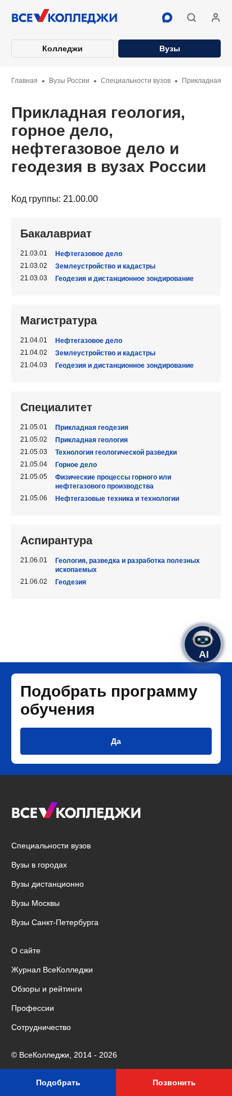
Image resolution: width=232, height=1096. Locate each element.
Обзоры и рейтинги (46, 988)
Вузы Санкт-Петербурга (55, 922)
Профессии (32, 1008)
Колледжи (62, 48)
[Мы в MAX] (167, 17)
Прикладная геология (91, 440)
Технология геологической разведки (116, 452)
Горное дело (76, 465)
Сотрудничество (41, 1027)
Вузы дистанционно (47, 883)
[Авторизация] (216, 17)
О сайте (26, 950)
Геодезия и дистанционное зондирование (124, 279)
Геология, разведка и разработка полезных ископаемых (127, 565)
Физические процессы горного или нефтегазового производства (113, 481)
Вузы (169, 48)
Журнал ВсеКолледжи (52, 969)
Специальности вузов (51, 845)
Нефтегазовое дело (88, 254)
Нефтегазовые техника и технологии (117, 499)
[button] (191, 17)
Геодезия (70, 582)
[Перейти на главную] (64, 17)
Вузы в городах (39, 864)
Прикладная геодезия (91, 428)
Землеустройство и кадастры (105, 266)
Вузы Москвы (35, 903)
